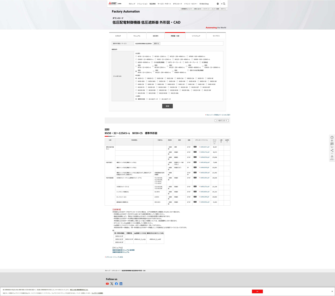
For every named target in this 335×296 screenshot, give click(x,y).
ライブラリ (216, 36)
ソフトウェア (196, 36)
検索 (167, 106)
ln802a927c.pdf (204, 147)
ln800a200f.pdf (204, 197)
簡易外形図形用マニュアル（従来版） (124, 250)
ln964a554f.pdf (204, 167)
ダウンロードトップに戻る (114, 257)
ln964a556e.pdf (204, 202)
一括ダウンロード (222, 120)
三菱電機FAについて (186, 9)
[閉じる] (332, 291)
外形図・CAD (175, 36)
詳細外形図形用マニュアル (121, 252)
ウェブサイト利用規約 (97, 293)
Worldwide (217, 3)
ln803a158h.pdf (204, 172)
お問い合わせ (197, 9)
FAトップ (132, 4)
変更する (156, 43)
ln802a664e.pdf (204, 192)
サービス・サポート (164, 4)
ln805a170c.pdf (204, 186)
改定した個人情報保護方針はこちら (79, 290)
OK (257, 291)
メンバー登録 (215, 9)
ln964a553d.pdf (204, 157)
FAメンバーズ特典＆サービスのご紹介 (218, 115)
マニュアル (136, 36)
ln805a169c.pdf (204, 178)
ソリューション (142, 4)
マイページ (206, 9)
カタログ (118, 36)
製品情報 (153, 4)
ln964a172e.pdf (204, 152)
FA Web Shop (204, 4)
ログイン (223, 9)
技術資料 (155, 36)
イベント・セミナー (190, 4)
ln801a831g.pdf (204, 162)
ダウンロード (177, 4)
